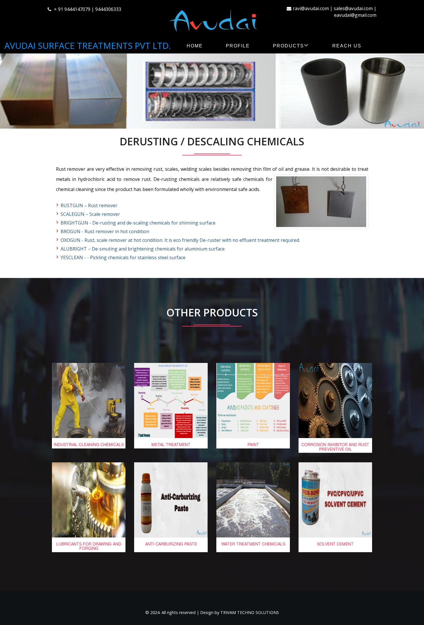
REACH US (346, 45)
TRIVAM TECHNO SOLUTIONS (249, 612)
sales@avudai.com (353, 8)
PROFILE (238, 45)
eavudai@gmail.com (355, 15)
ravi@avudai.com (311, 8)
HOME (195, 45)
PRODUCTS (288, 45)
